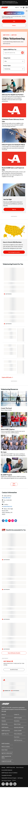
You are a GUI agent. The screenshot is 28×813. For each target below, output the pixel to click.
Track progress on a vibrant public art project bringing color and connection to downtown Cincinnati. (13, 148)
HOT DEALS (7, 661)
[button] (26, 7)
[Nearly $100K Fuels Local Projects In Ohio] (14, 159)
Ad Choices (20, 778)
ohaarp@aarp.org (7, 506)
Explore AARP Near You (9, 49)
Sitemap (3, 767)
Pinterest (9, 520)
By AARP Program (6, 475)
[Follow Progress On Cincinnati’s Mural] (14, 136)
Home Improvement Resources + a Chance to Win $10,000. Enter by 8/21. (10, 2)
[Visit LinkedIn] (14, 784)
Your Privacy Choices (6, 780)
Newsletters (17, 720)
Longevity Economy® (6, 761)
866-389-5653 (6, 497)
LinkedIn (15, 520)
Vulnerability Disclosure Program (9, 778)
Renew (14, 25)
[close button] (26, 11)
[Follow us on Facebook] (3, 784)
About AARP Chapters (8, 429)
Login (21, 7)
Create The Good (6, 408)
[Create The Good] (14, 398)
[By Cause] (14, 442)
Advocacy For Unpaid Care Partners (12, 94)
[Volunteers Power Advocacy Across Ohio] (14, 110)
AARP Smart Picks (6, 730)
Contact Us (16, 714)
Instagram (12, 520)
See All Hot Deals (14, 669)
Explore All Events (7, 377)
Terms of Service (19, 767)
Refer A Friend (17, 724)
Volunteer (4, 720)
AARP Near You (5, 733)
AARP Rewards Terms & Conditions (9, 772)
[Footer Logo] (14, 704)
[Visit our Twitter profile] (7, 784)
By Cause (3, 452)
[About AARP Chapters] (14, 419)
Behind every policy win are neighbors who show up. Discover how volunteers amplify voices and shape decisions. (13, 125)
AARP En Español (18, 717)
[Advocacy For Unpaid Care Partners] (14, 86)
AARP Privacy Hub (10, 767)
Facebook (3, 520)
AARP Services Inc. (18, 740)
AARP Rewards (5, 727)
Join (14, 21)
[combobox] (14, 52)
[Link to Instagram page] (11, 784)
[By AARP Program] (14, 465)
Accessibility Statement (7, 770)
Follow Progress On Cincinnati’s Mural (13, 144)
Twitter (6, 520)
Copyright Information (7, 775)
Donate (3, 717)
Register (17, 7)
